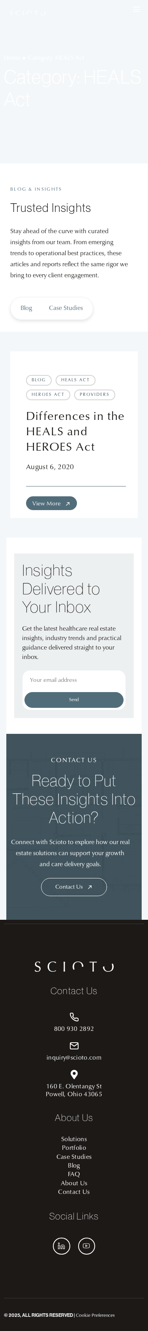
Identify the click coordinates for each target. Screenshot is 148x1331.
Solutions (74, 1139)
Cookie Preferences (95, 1315)
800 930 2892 (74, 1029)
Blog (26, 308)
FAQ (74, 1174)
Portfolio (74, 1148)
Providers (95, 395)
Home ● (15, 58)
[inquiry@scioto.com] (74, 1046)
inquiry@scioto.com (74, 1058)
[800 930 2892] (74, 1017)
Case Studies (66, 308)
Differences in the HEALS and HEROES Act (75, 432)
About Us (74, 1184)
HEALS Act (75, 380)
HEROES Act (48, 395)
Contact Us (74, 1192)
